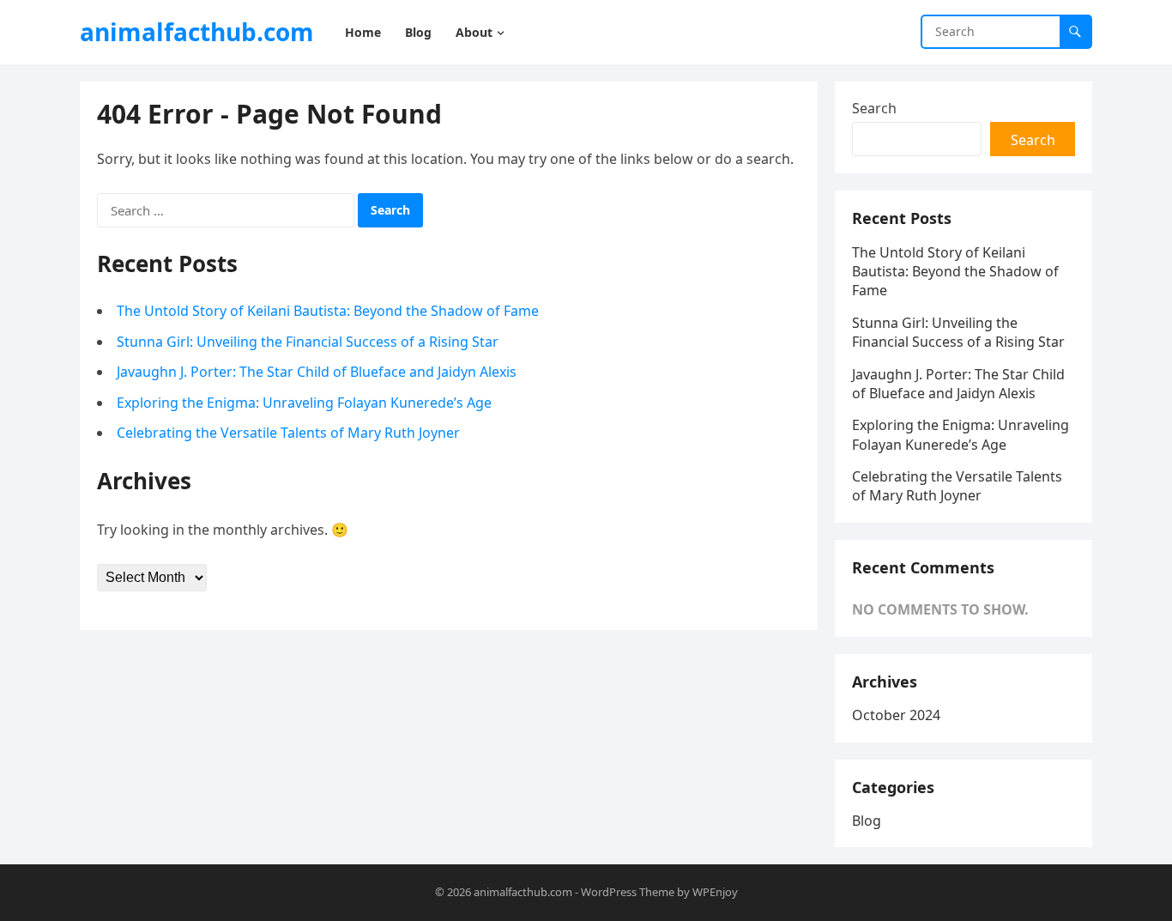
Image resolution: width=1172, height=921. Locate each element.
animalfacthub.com (197, 31)
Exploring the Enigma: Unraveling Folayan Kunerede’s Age (304, 402)
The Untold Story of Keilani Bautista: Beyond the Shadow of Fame (328, 310)
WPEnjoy (715, 892)
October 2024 (896, 715)
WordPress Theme (627, 892)
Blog (866, 820)
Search (874, 108)
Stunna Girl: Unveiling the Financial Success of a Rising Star (307, 341)
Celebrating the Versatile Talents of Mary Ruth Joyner (288, 432)
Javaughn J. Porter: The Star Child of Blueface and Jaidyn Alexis (317, 371)
